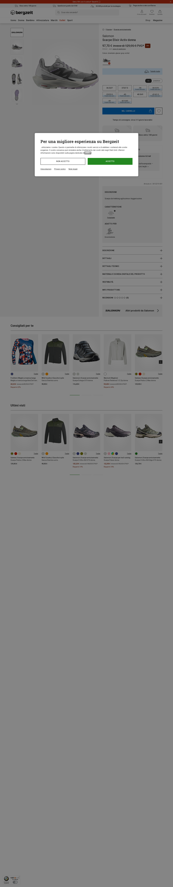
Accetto (110, 161)
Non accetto (63, 161)
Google (88, 153)
